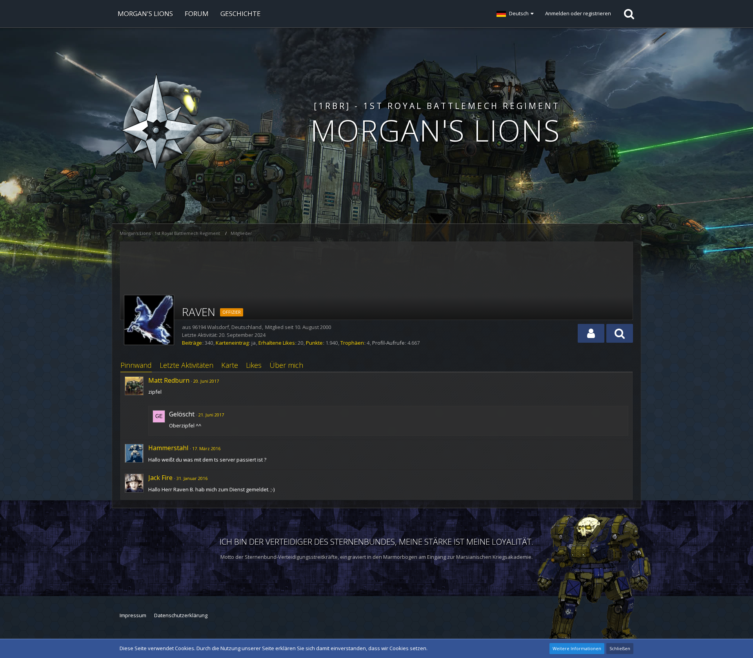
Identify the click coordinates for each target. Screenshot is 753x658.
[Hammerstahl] (134, 453)
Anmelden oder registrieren (578, 13)
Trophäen (352, 342)
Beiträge (192, 342)
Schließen (619, 648)
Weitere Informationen (577, 648)
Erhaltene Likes (276, 342)
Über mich (286, 365)
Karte (229, 365)
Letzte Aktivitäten (186, 365)
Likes (254, 365)
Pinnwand (136, 365)
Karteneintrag (232, 342)
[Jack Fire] (134, 483)
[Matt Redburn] (134, 385)
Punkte (314, 342)
